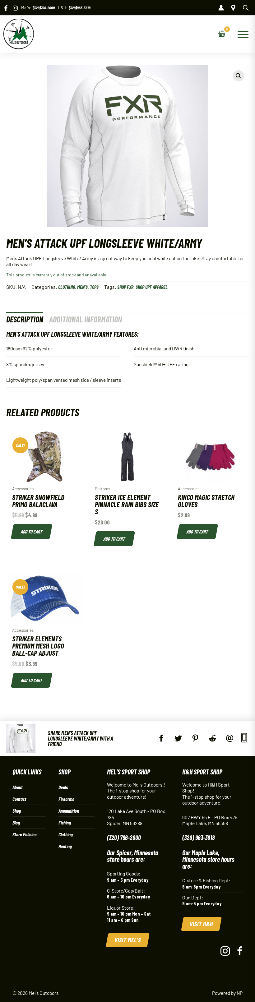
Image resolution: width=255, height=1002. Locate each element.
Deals (63, 787)
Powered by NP (227, 993)
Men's (82, 287)
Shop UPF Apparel (152, 287)
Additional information (85, 319)
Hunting (65, 846)
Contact (19, 799)
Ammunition (68, 811)
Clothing (66, 287)
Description (24, 319)
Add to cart (31, 531)
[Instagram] (15, 8)
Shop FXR (125, 287)
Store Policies (24, 834)
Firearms (66, 799)
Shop (16, 811)
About (17, 787)
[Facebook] (6, 8)
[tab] (24, 319)
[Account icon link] (221, 8)
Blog (16, 822)
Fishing (64, 822)
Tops (94, 287)
